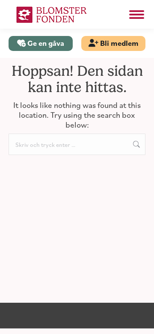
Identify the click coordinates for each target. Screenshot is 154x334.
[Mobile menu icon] (136, 14)
